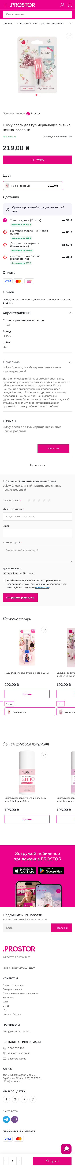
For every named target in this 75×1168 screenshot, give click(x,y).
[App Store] (24, 870)
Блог (5, 1001)
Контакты (8, 997)
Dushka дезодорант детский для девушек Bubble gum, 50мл (26, 799)
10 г (60, 704)
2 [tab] (40, 95)
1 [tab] (36, 95)
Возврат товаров (12, 989)
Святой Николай (27, 23)
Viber (32, 1099)
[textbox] (33, 185)
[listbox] (24, 185)
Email (6, 525)
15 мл (9, 704)
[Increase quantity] (19, 1161)
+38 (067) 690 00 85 (19, 1053)
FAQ (5, 1009)
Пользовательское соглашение (20, 993)
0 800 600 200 (16, 1048)
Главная (8, 23)
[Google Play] (51, 870)
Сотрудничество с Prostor (17, 1031)
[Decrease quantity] (6, 1161)
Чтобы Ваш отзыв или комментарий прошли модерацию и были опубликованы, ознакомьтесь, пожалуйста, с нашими (37, 584)
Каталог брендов (12, 1014)
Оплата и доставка (13, 985)
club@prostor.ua (17, 1058)
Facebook (6, 1099)
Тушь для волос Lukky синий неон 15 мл (27, 672)
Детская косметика (52, 23)
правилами (42, 587)
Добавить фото (12, 568)
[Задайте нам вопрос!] (66, 1150)
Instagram (15, 1099)
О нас (6, 1005)
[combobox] (33, 185)
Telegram (24, 1099)
